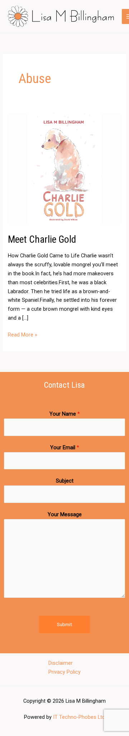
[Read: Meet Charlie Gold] (64, 169)
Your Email (64, 447)
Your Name (64, 414)
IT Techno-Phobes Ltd (79, 717)
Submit (64, 624)
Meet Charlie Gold (42, 239)
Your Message (65, 514)
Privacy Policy (64, 672)
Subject (64, 481)
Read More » (22, 334)
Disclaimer (60, 663)
